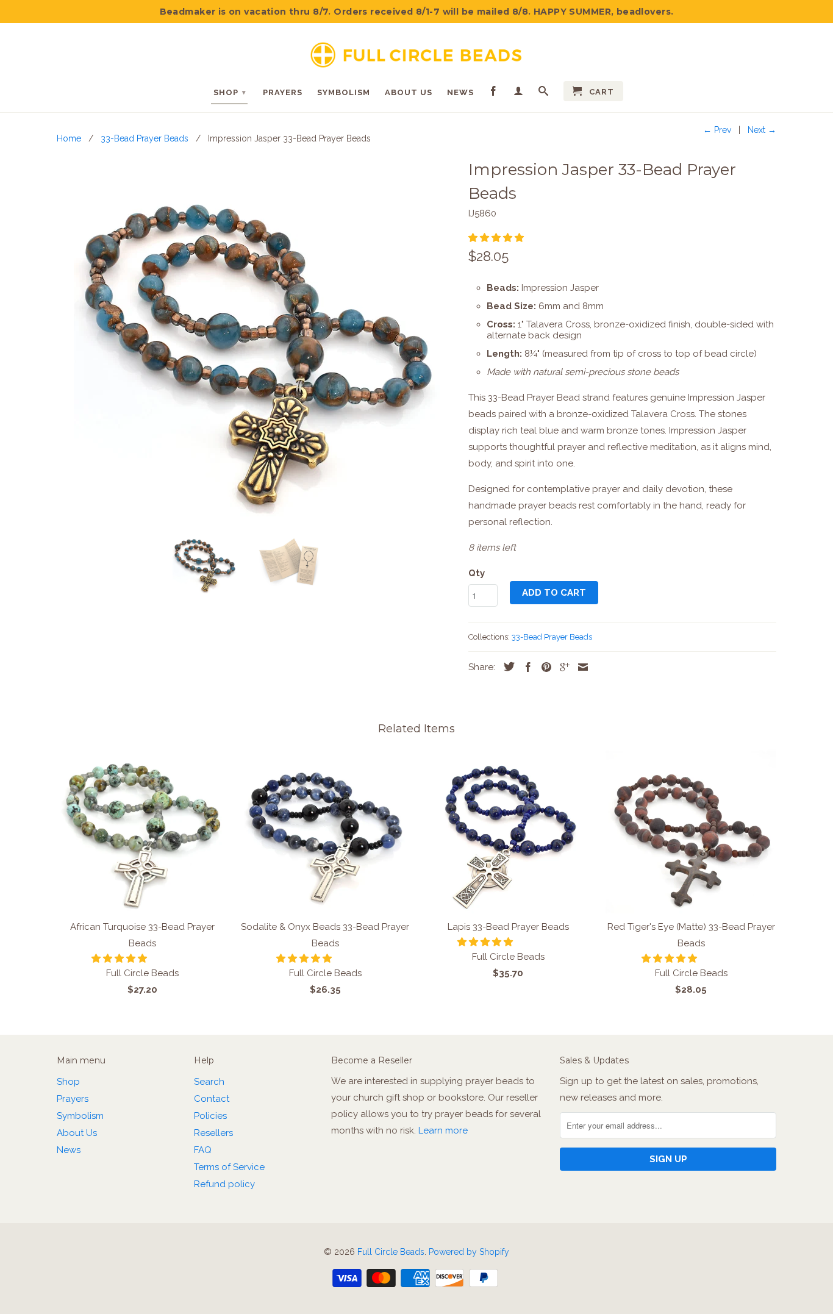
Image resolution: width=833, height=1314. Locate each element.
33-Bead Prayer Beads (552, 636)
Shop (229, 92)
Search (209, 1081)
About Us (408, 92)
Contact (211, 1098)
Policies (210, 1115)
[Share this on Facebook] (525, 667)
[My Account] (518, 93)
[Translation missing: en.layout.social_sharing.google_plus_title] (562, 667)
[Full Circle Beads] (416, 50)
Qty (476, 573)
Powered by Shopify (469, 1252)
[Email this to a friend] (580, 667)
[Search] (543, 93)
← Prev (717, 130)
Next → (762, 130)
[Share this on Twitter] (506, 666)
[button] (497, 237)
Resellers (213, 1132)
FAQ (203, 1149)
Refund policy (224, 1184)
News (460, 92)
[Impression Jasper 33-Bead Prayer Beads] (256, 338)
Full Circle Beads (390, 1252)
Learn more (443, 1130)
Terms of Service (229, 1167)
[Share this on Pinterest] (543, 667)
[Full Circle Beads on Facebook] (493, 93)
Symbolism (343, 92)
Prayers (282, 92)
